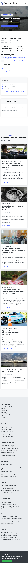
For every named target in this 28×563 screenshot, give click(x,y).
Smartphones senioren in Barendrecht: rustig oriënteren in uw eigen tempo (13, 250)
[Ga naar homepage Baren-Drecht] (9, 3)
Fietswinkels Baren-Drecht (8, 428)
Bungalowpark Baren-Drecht (8, 476)
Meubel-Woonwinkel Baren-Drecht (10, 466)
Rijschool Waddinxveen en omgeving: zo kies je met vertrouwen (11, 332)
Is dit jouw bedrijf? (9, 26)
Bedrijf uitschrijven (14, 114)
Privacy (3, 417)
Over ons (3, 412)
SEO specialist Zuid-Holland (12, 372)
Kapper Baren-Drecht (7, 431)
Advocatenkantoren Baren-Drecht (10, 522)
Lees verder (6, 182)
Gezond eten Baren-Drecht (8, 436)
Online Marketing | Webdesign (12, 369)
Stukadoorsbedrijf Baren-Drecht (9, 454)
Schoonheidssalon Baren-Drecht (9, 448)
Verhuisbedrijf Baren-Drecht (8, 455)
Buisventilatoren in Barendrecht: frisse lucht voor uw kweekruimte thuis (13, 208)
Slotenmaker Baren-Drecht (8, 523)
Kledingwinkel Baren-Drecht (8, 504)
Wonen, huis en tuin (8, 203)
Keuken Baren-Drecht (7, 501)
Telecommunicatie (8, 246)
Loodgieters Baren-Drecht (8, 452)
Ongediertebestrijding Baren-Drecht (10, 539)
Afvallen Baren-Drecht (7, 435)
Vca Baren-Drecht (6, 502)
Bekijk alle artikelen (5, 140)
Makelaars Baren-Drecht (7, 492)
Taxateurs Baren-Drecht (7, 488)
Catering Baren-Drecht (7, 447)
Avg (2, 415)
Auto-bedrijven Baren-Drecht (9, 516)
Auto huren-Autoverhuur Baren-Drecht (11, 518)
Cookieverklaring (5, 414)
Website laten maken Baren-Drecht (10, 506)
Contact (3, 408)
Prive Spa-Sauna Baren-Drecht (9, 534)
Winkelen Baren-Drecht (7, 464)
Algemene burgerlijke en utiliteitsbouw (15, 61)
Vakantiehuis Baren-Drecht (8, 475)
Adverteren (4, 410)
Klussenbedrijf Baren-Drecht (8, 485)
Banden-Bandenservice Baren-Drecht (11, 520)
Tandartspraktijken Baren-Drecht (10, 450)
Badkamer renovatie (7, 14)
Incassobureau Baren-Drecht (9, 535)
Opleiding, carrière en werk (11, 161)
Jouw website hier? (8, 89)
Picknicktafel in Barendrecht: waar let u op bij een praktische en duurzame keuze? (13, 291)
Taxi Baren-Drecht (6, 429)
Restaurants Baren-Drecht (8, 445)
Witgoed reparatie (6, 75)
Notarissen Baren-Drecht (7, 487)
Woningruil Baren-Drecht (7, 532)
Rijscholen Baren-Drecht (7, 426)
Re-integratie (4, 73)
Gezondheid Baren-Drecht (8, 433)
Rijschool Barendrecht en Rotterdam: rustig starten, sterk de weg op (13, 165)
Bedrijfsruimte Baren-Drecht (8, 537)
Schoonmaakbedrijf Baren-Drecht (10, 490)
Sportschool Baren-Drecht (8, 508)
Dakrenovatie (4, 69)
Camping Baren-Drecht (7, 471)
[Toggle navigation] (25, 3)
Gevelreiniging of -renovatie (8, 71)
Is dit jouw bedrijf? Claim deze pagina (14, 92)
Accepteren (7, 560)
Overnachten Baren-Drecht (8, 473)
